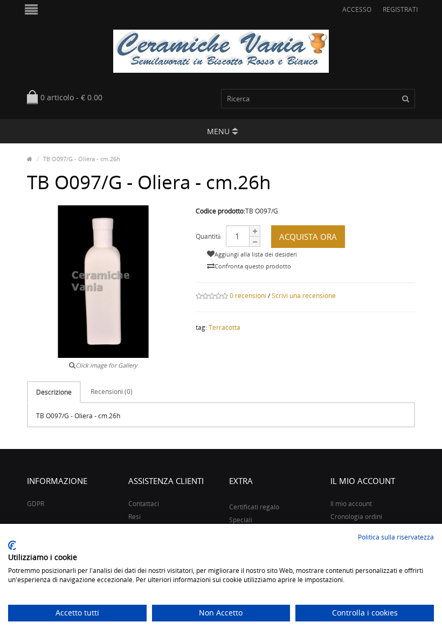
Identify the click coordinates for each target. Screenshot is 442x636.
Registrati (400, 9)
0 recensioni (248, 295)
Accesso (356, 9)
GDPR (35, 503)
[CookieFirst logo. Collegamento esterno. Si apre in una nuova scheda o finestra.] (12, 545)
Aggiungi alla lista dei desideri (256, 254)
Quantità (208, 236)
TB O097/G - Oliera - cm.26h (81, 159)
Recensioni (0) (112, 391)
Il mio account (351, 503)
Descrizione (54, 392)
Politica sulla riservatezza (396, 537)
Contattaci (143, 503)
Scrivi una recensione (304, 295)
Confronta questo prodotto (253, 266)
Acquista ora (308, 236)
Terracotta (224, 327)
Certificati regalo (254, 506)
